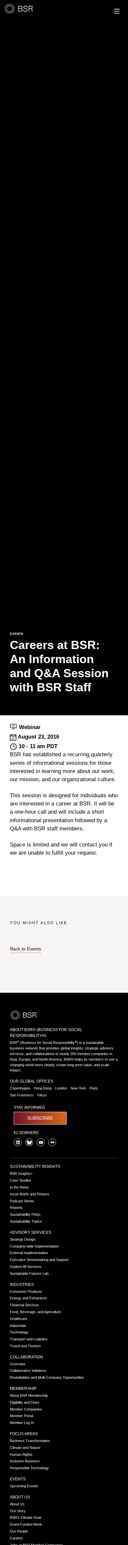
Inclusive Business (25, 1461)
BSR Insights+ (21, 1173)
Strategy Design (22, 1239)
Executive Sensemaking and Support (39, 1260)
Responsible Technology (29, 1468)
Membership (23, 1388)
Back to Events (25, 948)
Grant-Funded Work (26, 1524)
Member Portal (21, 1416)
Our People (19, 1531)
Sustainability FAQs (25, 1214)
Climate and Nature (25, 1448)
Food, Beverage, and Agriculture (35, 1312)
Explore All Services (25, 1267)
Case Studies (20, 1180)
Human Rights (21, 1454)
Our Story (18, 1511)
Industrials (18, 1326)
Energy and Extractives (28, 1298)
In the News (19, 1187)
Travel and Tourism (25, 1346)
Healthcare (18, 1319)
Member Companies (26, 1409)
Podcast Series (22, 1201)
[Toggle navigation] (114, 10)
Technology (19, 1332)
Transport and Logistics (29, 1339)
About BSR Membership (29, 1395)
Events (18, 1479)
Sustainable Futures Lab (29, 1273)
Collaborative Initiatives (28, 1370)
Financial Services (24, 1305)
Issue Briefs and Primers (29, 1194)
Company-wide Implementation (34, 1246)
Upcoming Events (24, 1486)
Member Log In (22, 1423)
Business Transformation (30, 1441)
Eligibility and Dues (24, 1402)
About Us (20, 1497)
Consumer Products (26, 1291)
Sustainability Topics (26, 1221)
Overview (17, 1364)
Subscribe (40, 1118)
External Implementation (29, 1253)
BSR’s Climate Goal (25, 1517)
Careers (16, 1538)
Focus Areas (24, 1434)
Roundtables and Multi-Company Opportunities (47, 1377)
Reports (16, 1208)
